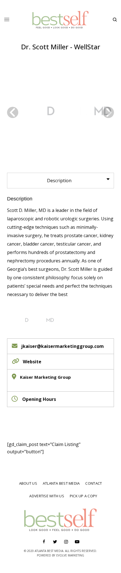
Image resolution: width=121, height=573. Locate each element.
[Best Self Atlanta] (60, 20)
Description (19, 199)
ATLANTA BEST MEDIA (61, 483)
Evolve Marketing (70, 555)
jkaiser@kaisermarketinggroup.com (62, 346)
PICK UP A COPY (83, 495)
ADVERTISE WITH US (46, 495)
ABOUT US (28, 483)
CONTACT (93, 483)
